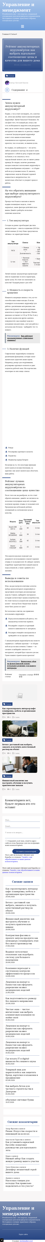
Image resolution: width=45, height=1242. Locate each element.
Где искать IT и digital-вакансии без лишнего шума (21, 1060)
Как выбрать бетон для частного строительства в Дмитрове (19, 1089)
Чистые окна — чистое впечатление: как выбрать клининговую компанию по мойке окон (20, 1013)
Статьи (13, 34)
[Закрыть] (1, 1240)
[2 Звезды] (36, 674)
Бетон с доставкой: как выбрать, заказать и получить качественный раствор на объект (21, 906)
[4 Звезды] (20, 676)
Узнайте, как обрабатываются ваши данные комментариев (18, 859)
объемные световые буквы (20, 1099)
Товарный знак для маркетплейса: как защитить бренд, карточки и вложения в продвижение (22, 1073)
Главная (5, 34)
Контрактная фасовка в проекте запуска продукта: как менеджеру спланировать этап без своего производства (22, 939)
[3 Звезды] (38, 674)
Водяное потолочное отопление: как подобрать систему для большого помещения (19, 955)
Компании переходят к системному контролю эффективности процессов (20, 971)
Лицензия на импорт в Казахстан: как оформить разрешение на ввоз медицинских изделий (19, 985)
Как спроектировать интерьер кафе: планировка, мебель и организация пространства (22, 891)
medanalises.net (26, 1241)
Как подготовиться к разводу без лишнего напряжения (21, 999)
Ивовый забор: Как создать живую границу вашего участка (22, 1160)
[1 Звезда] (34, 674)
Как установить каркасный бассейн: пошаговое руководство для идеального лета (21, 1146)
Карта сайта (23, 1234)
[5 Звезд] (21, 676)
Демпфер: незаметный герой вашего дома (21, 1171)
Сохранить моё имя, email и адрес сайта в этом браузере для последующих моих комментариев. (22, 843)
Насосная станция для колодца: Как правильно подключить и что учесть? (19, 1183)
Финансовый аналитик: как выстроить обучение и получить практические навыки (20, 922)
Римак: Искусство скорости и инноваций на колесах (21, 1132)
